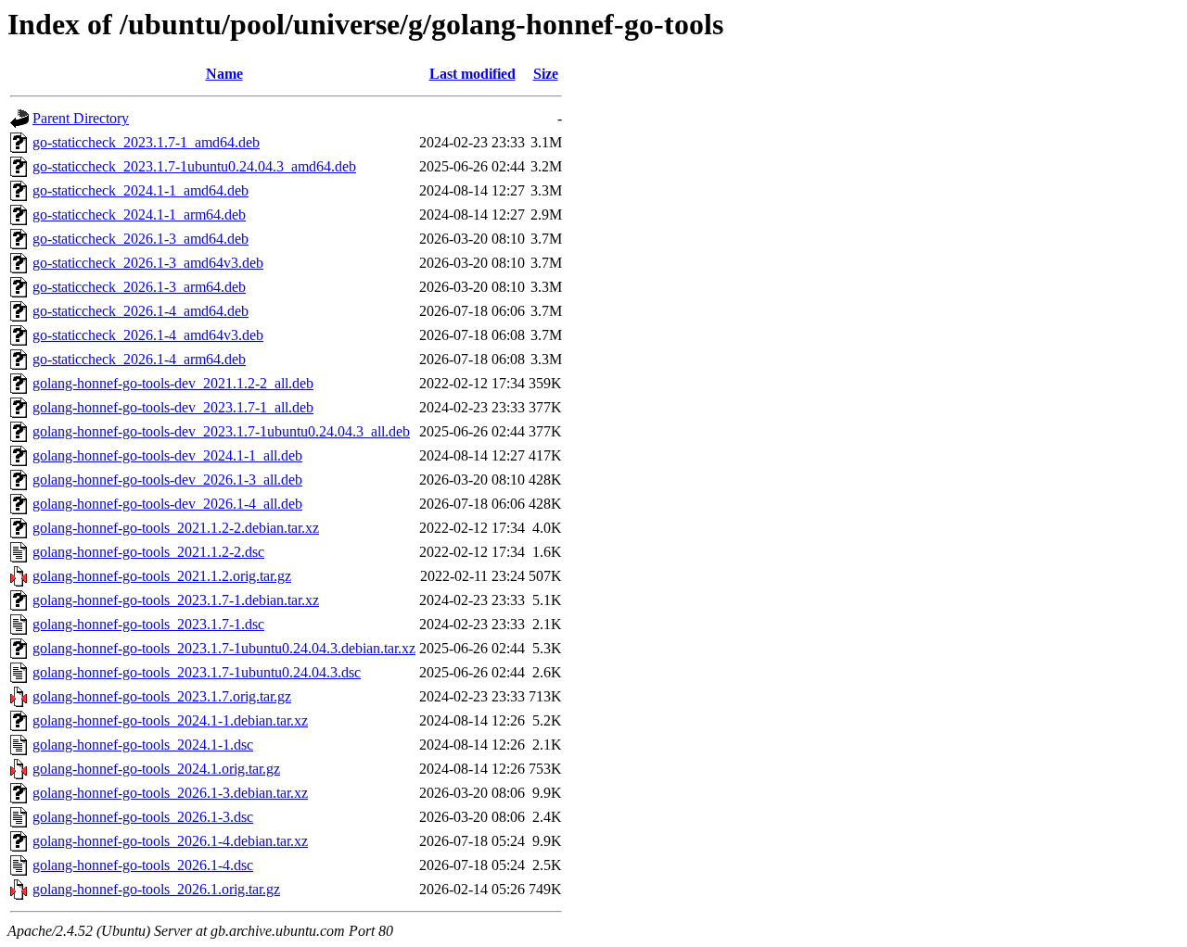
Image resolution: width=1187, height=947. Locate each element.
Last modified (472, 74)
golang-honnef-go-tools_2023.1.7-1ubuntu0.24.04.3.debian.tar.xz (223, 648)
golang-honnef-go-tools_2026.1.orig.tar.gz (156, 889)
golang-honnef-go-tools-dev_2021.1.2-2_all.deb (172, 383)
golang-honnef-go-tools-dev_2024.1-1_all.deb (167, 455)
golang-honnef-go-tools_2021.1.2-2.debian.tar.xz (175, 528)
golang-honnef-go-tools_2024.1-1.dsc (142, 744)
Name (224, 74)
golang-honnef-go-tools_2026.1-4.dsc (142, 865)
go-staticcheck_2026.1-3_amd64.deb (140, 238)
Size (545, 74)
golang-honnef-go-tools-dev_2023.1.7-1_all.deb (172, 407)
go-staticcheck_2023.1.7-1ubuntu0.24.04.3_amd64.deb (194, 166)
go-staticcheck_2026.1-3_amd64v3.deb (147, 263)
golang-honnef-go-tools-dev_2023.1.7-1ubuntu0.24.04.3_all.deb (221, 431)
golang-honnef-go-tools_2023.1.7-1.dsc (148, 624)
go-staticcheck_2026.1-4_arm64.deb (139, 359)
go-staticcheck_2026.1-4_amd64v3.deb (147, 335)
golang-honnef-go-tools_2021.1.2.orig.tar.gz (161, 576)
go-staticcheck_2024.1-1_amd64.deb (140, 190)
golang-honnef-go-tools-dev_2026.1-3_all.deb (167, 479)
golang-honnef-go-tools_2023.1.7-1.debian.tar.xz (175, 600)
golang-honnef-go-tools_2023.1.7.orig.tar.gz (161, 696)
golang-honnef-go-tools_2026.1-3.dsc (142, 817)
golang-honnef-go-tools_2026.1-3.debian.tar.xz (170, 793)
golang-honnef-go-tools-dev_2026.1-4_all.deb (167, 503)
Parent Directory (80, 118)
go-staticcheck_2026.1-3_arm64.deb (139, 287)
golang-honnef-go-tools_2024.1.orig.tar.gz (156, 769)
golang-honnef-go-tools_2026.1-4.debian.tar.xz (170, 841)
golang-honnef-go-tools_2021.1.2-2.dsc (148, 552)
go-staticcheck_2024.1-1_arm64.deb (139, 214)
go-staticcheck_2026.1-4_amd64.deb (140, 311)
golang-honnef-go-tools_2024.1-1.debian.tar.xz (170, 720)
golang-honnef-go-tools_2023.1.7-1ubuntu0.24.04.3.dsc (196, 672)
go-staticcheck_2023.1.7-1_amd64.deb (146, 142)
